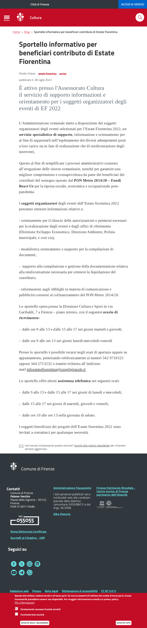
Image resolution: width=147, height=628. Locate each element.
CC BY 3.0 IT (108, 591)
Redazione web (19, 591)
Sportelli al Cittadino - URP (27, 538)
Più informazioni (25, 602)
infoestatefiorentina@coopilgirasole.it (56, 369)
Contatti (13, 489)
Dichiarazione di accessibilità (80, 591)
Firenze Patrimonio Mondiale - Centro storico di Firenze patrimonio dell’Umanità (115, 491)
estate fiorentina (47, 73)
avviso (62, 73)
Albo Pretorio (61, 514)
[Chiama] (24, 521)
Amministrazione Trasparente (72, 488)
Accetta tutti (124, 623)
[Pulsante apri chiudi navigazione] (7, 18)
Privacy (36, 591)
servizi (132, 4)
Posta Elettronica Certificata (28, 531)
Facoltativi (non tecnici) (32, 614)
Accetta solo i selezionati (34, 623)
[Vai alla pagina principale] (20, 17)
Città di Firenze (39, 4)
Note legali (51, 591)
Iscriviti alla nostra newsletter (92, 445)
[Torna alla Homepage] (13, 466)
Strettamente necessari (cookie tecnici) (40, 609)
